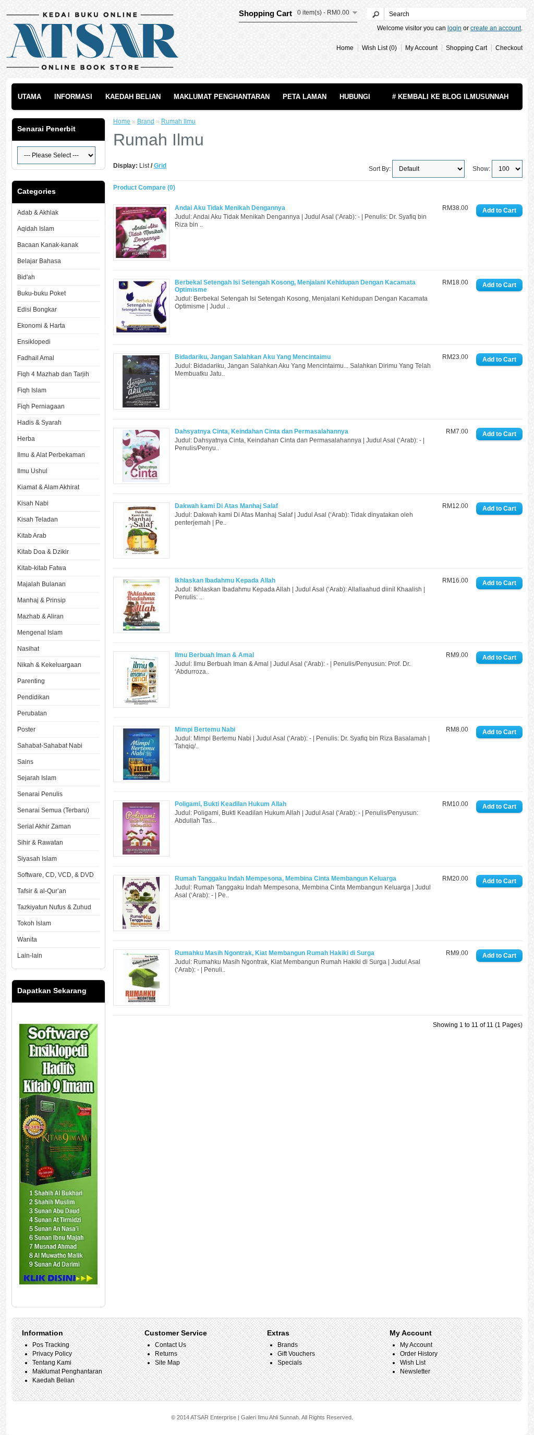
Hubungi (354, 97)
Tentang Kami (51, 1362)
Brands (287, 1345)
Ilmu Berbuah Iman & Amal (214, 655)
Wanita (27, 939)
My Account (421, 48)
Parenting (31, 681)
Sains (25, 761)
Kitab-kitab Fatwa (41, 568)
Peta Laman (304, 97)
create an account (495, 28)
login (454, 28)
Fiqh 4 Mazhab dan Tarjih (53, 374)
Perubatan (32, 713)
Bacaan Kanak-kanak (47, 245)
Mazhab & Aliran (40, 616)
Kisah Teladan (37, 519)
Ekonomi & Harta (41, 325)
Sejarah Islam (36, 778)
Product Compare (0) (144, 187)
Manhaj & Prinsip (41, 600)
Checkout (509, 48)
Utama (29, 97)
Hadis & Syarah (39, 422)
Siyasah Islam (37, 858)
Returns (166, 1353)
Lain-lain (29, 955)
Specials (289, 1362)
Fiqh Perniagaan (41, 406)
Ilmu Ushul (32, 471)
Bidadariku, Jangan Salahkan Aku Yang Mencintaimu (253, 357)
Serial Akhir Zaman (44, 826)
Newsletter (415, 1371)
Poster (26, 729)
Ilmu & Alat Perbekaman (51, 455)
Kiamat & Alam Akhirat (48, 487)
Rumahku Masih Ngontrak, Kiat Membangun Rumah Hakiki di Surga (274, 953)
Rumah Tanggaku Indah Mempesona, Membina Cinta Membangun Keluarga (285, 878)
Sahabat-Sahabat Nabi (49, 745)
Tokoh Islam (34, 923)
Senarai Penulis (40, 794)
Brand (145, 121)
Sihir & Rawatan (40, 842)
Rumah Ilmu (178, 121)
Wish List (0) (379, 48)
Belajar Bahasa (39, 261)
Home (345, 48)
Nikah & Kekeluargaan (49, 665)
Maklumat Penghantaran (222, 97)
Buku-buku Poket (41, 293)
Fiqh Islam (31, 390)
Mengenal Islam (40, 632)
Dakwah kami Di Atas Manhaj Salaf (226, 506)
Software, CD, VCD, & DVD (55, 875)
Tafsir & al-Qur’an (41, 891)
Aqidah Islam (35, 228)
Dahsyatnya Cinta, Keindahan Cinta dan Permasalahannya (261, 431)
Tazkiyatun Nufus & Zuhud (54, 907)
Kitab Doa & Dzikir (43, 551)
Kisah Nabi (32, 503)
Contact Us (170, 1345)
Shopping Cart (466, 48)
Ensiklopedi (34, 341)
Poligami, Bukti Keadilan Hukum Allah (230, 804)
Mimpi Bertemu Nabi (205, 729)
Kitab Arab (31, 535)
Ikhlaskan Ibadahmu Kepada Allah (225, 580)
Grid (160, 165)
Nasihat (28, 648)
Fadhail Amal (35, 358)
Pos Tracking (50, 1345)
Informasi (73, 97)
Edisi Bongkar (37, 309)
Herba (26, 438)
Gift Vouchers (296, 1353)
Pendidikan (33, 697)
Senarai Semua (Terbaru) (53, 810)
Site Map (167, 1362)
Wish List (413, 1362)
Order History (419, 1353)
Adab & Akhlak (37, 212)
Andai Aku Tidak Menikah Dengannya (230, 208)
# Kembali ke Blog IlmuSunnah (450, 97)
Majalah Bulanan (41, 584)
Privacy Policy (52, 1353)
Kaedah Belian (133, 97)
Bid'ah (26, 277)
